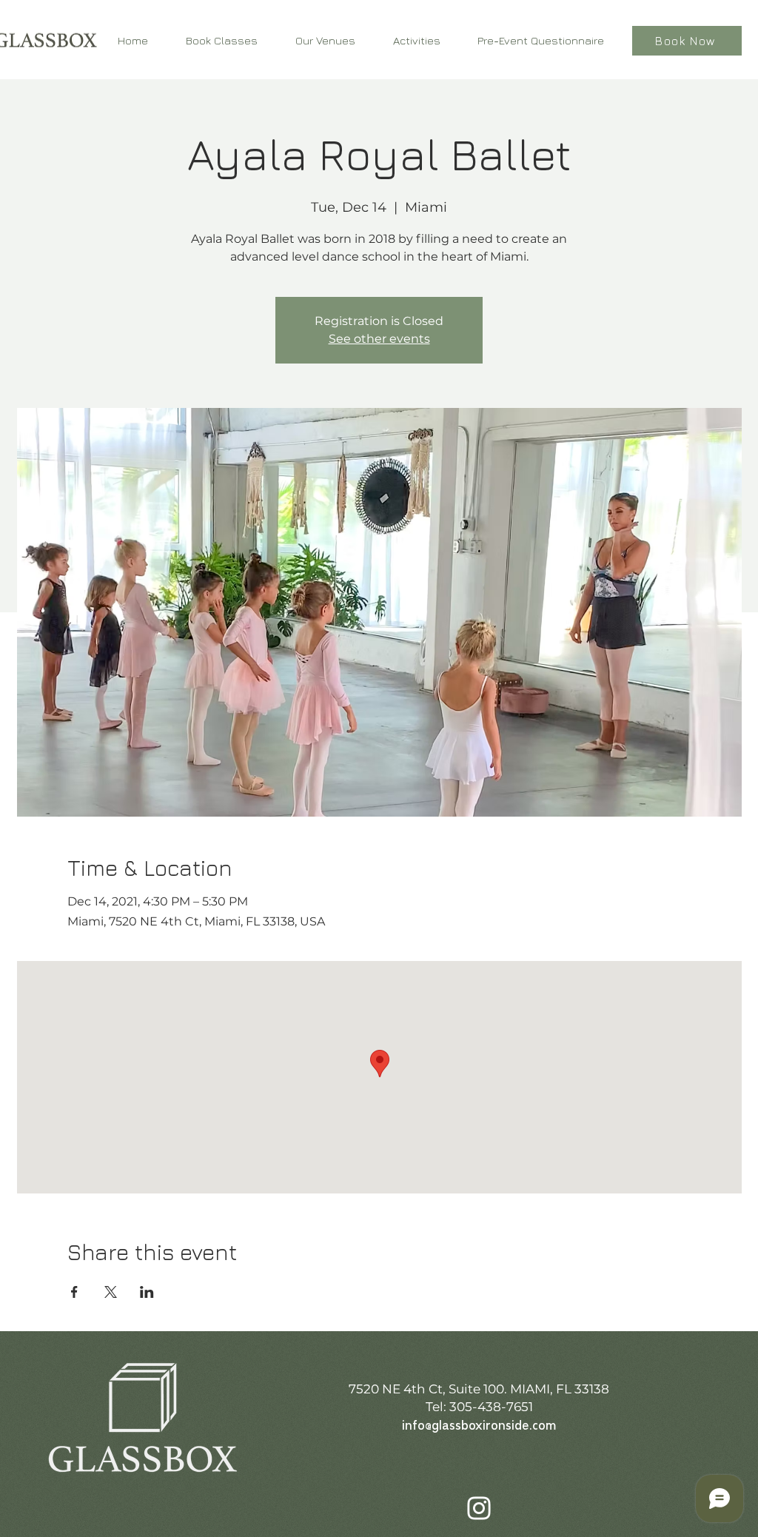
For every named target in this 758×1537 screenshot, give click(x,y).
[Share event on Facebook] (74, 1292)
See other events (379, 339)
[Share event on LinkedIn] (147, 1292)
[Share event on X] (111, 1292)
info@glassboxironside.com (479, 1426)
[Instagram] (478, 1508)
